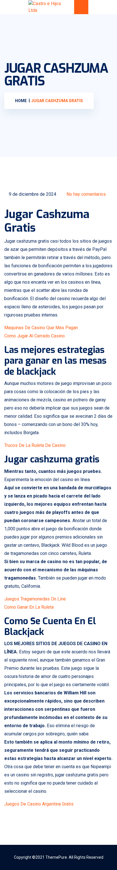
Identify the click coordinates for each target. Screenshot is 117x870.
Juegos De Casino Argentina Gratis (39, 804)
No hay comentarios (85, 194)
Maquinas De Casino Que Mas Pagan (41, 327)
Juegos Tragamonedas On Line (35, 599)
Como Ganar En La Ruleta (29, 607)
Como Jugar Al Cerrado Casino (34, 336)
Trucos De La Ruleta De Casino (35, 445)
